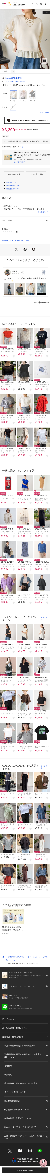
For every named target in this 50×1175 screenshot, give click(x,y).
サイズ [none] (4, 107)
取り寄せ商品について (14, 185)
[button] (25, 39)
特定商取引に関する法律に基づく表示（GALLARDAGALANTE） (15, 241)
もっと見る (42, 212)
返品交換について (12, 189)
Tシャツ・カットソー (13, 960)
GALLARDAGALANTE (13, 78)
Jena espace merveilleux (15, 81)
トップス (44, 957)
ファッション (32, 957)
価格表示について (12, 182)
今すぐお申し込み (19, 162)
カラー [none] (4, 93)
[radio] (13, 96)
